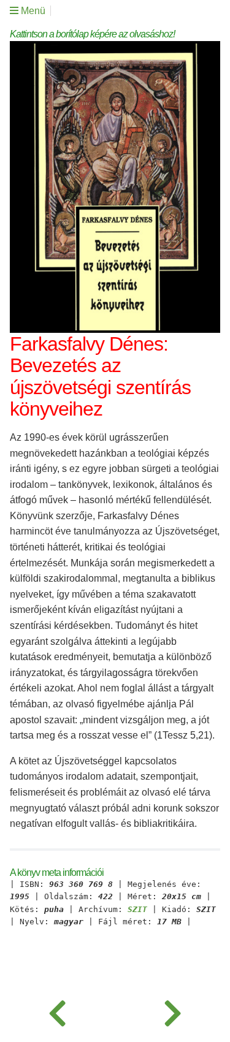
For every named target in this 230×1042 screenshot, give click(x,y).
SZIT (137, 909)
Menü (31, 11)
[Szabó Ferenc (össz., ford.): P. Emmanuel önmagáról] (57, 1011)
